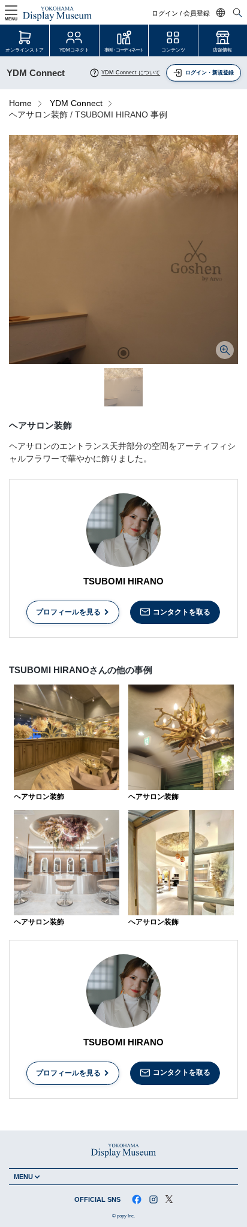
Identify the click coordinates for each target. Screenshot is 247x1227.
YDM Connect (76, 103)
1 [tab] (123, 353)
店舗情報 (222, 50)
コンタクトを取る (181, 612)
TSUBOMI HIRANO (123, 581)
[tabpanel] (123, 249)
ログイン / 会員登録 (181, 13)
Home (20, 103)
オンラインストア (24, 50)
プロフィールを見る (68, 612)
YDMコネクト (74, 50)
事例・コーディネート (123, 50)
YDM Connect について (130, 73)
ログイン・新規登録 (209, 73)
